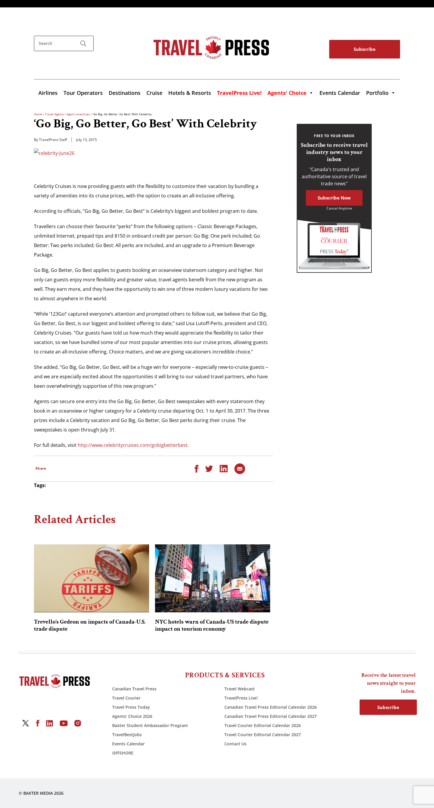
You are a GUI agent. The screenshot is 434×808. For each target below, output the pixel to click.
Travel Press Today (131, 707)
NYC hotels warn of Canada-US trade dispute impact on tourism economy (212, 625)
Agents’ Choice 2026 (132, 716)
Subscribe (365, 49)
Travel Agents (54, 114)
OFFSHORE (122, 753)
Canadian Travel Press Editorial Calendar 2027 (270, 716)
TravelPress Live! (241, 698)
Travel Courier (126, 698)
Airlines (48, 92)
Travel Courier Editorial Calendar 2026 (262, 725)
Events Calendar (339, 92)
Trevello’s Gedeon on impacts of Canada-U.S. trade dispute (90, 625)
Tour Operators (83, 92)
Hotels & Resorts (189, 92)
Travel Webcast (239, 689)
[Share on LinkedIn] (224, 468)
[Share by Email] (239, 468)
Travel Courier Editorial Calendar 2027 (262, 734)
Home (38, 114)
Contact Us (235, 744)
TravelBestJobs (127, 734)
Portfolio (377, 92)
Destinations (125, 92)
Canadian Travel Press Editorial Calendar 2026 (270, 707)
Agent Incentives (78, 114)
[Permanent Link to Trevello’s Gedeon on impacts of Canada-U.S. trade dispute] (91, 578)
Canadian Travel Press (134, 689)
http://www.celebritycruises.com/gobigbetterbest (132, 445)
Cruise (154, 92)
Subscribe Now (334, 198)
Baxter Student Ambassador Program (150, 725)
